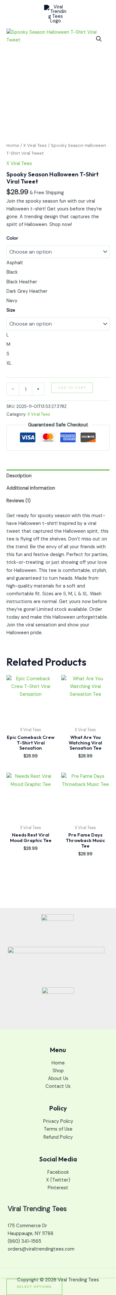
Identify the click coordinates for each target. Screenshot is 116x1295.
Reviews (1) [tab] (18, 501)
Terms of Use (58, 1129)
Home (12, 145)
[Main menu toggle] (103, 14)
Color (12, 238)
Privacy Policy (58, 1121)
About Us (58, 1078)
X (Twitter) (58, 1180)
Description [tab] (19, 476)
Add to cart (72, 388)
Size (10, 310)
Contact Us (58, 1086)
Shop (58, 1071)
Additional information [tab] (30, 488)
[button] (99, 39)
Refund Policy (58, 1137)
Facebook (58, 1172)
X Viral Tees (35, 145)
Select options (34, 1287)
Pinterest (58, 1188)
